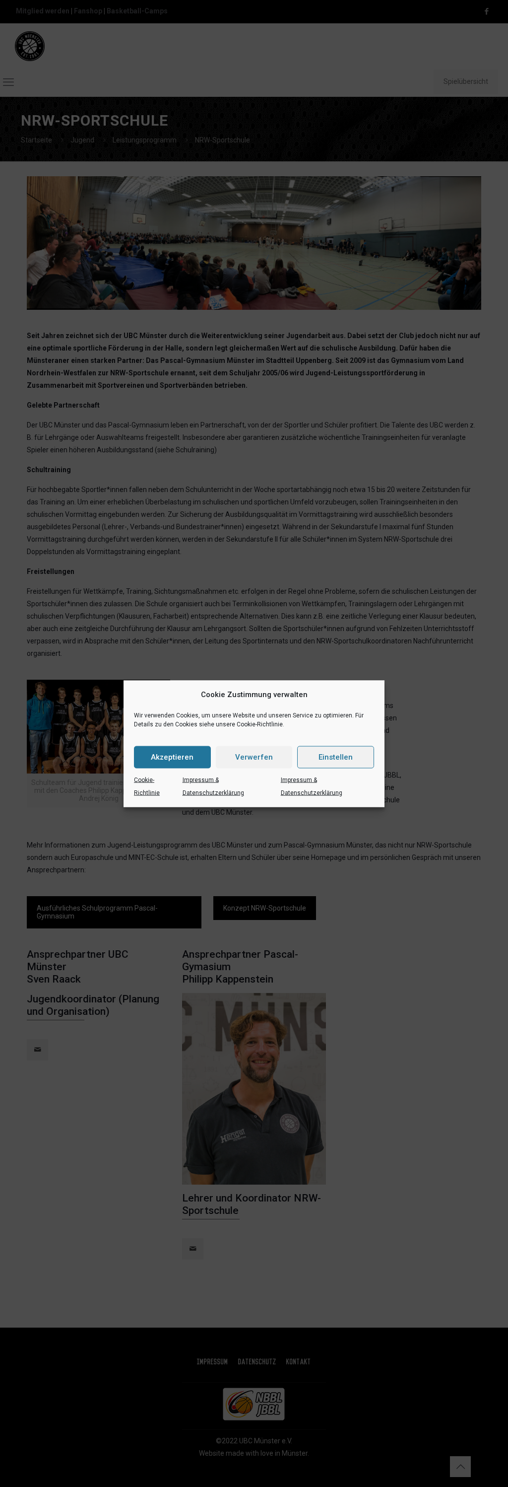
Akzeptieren (172, 757)
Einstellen (335, 757)
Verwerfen (254, 757)
